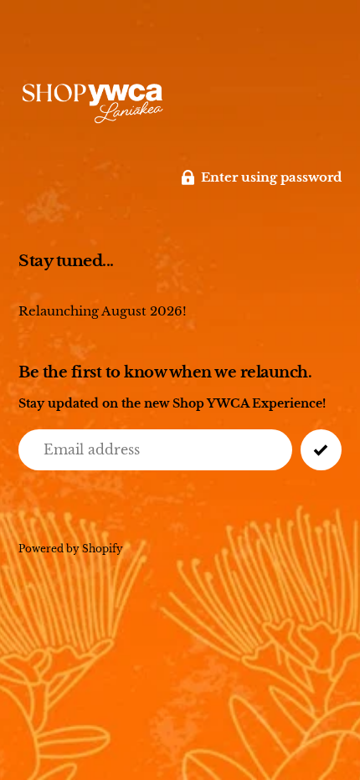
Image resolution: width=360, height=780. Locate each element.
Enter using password (271, 177)
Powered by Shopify (70, 548)
